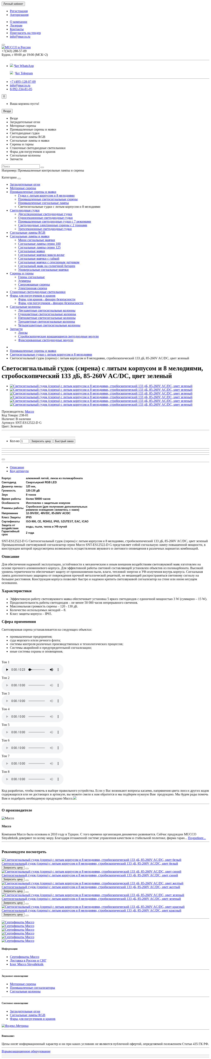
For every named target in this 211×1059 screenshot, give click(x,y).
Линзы (23, 332)
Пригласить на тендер (25, 33)
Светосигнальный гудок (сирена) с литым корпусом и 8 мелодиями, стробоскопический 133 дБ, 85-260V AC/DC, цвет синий (90, 875)
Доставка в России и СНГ (28, 960)
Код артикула (19, 471)
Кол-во (15, 441)
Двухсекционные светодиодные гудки (45, 214)
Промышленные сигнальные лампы (43, 203)
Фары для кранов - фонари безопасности (46, 299)
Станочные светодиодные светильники (38, 292)
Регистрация (19, 11)
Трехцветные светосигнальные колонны (46, 321)
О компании (18, 21)
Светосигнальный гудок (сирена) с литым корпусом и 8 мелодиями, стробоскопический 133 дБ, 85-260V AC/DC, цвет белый (90, 863)
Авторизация (19, 14)
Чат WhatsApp (24, 66)
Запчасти (16, 329)
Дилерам (16, 25)
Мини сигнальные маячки (36, 240)
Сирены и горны (22, 273)
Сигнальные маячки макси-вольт (41, 255)
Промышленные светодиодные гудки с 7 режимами (54, 221)
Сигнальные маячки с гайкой (38, 258)
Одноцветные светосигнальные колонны (47, 314)
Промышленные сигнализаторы (32, 987)
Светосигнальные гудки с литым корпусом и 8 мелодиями (51, 354)
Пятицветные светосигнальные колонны (47, 318)
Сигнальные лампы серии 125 (39, 247)
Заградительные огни (25, 184)
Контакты (17, 29)
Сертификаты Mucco (24, 957)
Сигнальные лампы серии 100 (39, 243)
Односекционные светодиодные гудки (45, 218)
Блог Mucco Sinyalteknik (26, 964)
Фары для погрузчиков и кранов (32, 295)
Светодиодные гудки (25, 210)
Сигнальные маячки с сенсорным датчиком (48, 262)
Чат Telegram (24, 73)
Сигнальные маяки (31, 251)
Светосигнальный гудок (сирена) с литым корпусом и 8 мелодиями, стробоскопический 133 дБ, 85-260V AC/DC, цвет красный (91, 910)
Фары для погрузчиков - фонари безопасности (50, 303)
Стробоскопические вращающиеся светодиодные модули (58, 336)
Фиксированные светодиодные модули (45, 340)
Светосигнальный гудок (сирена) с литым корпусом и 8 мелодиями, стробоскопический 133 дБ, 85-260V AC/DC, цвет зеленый (91, 898)
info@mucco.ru (20, 36)
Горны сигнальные (31, 277)
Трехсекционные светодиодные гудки (45, 229)
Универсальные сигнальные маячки (43, 269)
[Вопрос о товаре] (3, 459)
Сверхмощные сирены (34, 284)
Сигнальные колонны (25, 306)
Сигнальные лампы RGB (27, 232)
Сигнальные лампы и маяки (29, 236)
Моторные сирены (23, 188)
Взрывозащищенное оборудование (26, 1051)
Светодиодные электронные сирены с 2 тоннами (52, 225)
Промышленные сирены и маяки (33, 192)
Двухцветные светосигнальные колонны (46, 310)
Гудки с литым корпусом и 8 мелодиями (46, 195)
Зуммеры (24, 281)
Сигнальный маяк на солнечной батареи (46, 266)
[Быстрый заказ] (27, 868)
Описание (17, 467)
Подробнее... (197, 838)
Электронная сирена (32, 288)
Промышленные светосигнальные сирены (48, 199)
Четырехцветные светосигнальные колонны (49, 325)
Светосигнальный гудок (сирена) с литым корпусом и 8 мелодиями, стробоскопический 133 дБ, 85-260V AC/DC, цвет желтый (91, 887)
